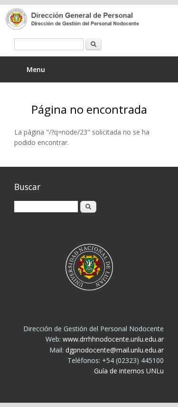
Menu (36, 69)
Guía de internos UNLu (129, 370)
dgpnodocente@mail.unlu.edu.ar (115, 349)
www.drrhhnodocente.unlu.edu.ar (113, 339)
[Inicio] (82, 20)
